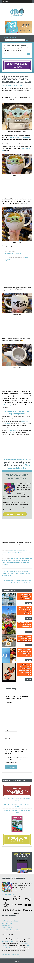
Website (7, 738)
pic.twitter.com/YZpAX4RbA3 (13, 253)
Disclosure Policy (7, 923)
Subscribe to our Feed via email (11, 957)
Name (7, 722)
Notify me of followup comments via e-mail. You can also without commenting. (16, 760)
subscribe (21, 760)
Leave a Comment (19, 85)
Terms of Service (7, 928)
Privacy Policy (6, 925)
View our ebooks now (8, 894)
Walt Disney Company (8, 941)
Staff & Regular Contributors (10, 921)
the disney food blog (17, 9)
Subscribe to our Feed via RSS (10, 955)
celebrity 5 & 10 (12, 560)
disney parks (23, 550)
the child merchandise (13, 562)
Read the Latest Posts (9, 37)
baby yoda (12, 558)
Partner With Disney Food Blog (11, 930)
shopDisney (7, 405)
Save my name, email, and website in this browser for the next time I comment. (16, 751)
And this (13, 430)
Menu (6, 1)
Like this (8, 430)
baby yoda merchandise (22, 558)
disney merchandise (14, 550)
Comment (8, 703)
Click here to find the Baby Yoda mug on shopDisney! (17, 412)
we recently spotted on (18, 137)
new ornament (18, 419)
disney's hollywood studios (9, 552)
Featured (20, 552)
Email (7, 730)
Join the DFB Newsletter (15, 459)
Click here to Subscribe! (18, 466)
